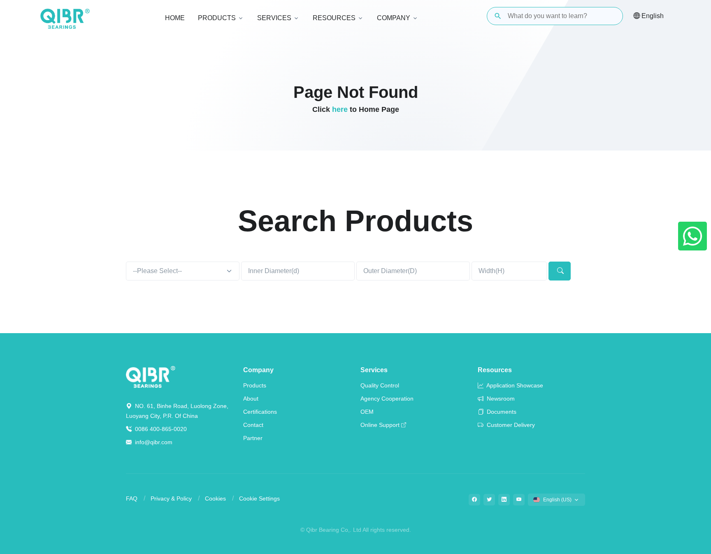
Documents (500, 411)
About (250, 398)
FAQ (131, 498)
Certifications (260, 411)
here (340, 109)
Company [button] (393, 17)
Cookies (215, 498)
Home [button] (175, 17)
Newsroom (500, 398)
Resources (495, 369)
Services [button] (274, 17)
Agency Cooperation (387, 398)
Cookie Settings (259, 498)
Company (258, 369)
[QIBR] (65, 19)
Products (254, 385)
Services (374, 369)
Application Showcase (514, 385)
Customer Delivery (510, 425)
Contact (253, 425)
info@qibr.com (153, 442)
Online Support (380, 425)
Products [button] (217, 17)
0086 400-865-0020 (160, 429)
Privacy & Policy (171, 498)
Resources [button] (334, 17)
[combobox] (182, 271)
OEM (367, 411)
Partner (253, 438)
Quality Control (379, 385)
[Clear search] (610, 16)
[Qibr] (150, 376)
